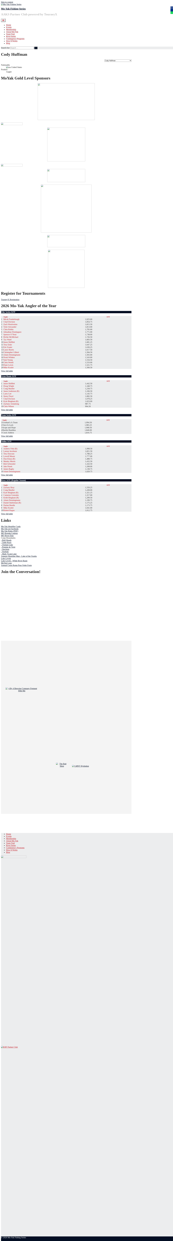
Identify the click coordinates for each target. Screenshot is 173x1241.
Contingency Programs (15, 39)
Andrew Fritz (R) (10, 449)
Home (8, 25)
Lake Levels (6, 558)
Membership (11, 30)
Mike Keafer (8, 367)
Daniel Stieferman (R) (12, 503)
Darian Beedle (9, 505)
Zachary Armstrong (11, 404)
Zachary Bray (8, 487)
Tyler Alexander (9, 327)
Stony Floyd (8, 396)
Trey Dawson (8, 454)
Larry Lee (7, 394)
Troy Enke (7, 345)
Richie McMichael (10, 337)
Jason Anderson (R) (11, 391)
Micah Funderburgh (11, 319)
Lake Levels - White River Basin (14, 561)
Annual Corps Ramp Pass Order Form (16, 565)
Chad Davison (9, 322)
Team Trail (10, 34)
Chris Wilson (8, 406)
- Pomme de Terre (8, 547)
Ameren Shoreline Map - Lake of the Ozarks (19, 556)
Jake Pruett (7, 466)
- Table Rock (6, 542)
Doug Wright (8, 386)
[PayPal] (171, 10)
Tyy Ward (7, 340)
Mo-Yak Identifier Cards (11, 526)
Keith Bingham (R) (11, 498)
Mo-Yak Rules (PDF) (9, 531)
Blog (8, 43)
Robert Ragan (9, 510)
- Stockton (5, 549)
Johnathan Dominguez (12, 332)
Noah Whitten (9, 357)
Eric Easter (7, 347)
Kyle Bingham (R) (10, 401)
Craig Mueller (9, 389)
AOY (108, 317)
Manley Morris (9, 461)
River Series (11, 36)
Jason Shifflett (9, 342)
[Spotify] (171, 12)
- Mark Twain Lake (9, 554)
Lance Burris (8, 350)
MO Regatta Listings (9, 533)
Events (9, 27)
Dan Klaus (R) (9, 459)
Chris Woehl (8, 362)
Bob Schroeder (9, 464)
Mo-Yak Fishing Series (13, 8)
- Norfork (5, 552)
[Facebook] (171, 7)
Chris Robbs (8, 329)
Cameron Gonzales (11, 495)
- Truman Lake (7, 545)
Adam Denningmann (11, 355)
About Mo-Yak (12, 32)
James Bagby (8, 469)
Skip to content (7, 2)
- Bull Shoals (6, 540)
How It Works (11, 41)
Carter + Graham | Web (10, 1240)
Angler (5, 317)
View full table (7, 371)
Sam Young (8, 360)
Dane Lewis (8, 365)
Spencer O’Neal (9, 334)
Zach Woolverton (10, 324)
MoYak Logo (6, 563)
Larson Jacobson (10, 451)
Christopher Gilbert (11, 352)
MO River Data (7, 536)
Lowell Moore (9, 456)
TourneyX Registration (10, 300)
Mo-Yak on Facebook (9, 529)
